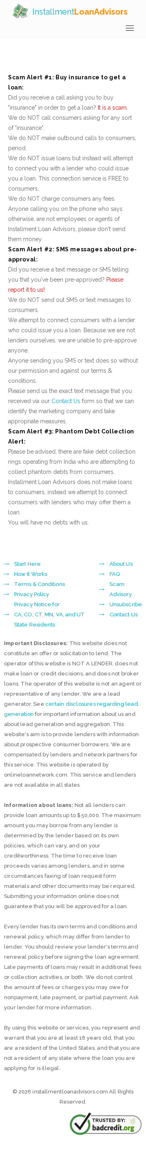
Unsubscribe (126, 604)
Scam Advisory (121, 589)
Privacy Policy (31, 594)
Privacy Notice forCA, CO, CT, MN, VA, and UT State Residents (49, 614)
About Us (121, 564)
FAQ (115, 574)
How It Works (30, 574)
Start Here (27, 564)
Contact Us (66, 401)
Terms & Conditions (39, 584)
